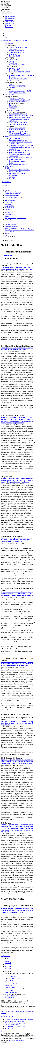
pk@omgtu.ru (9, 985)
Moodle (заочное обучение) (18, 129)
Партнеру (12, 178)
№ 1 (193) (8, 963)
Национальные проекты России (19, 72)
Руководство (13, 59)
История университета (16, 51)
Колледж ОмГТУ (14, 110)
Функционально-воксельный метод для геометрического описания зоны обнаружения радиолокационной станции (17, 593)
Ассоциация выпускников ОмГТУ (20, 91)
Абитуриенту (13, 175)
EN (6, 185)
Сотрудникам (9, 21)
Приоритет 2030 (14, 68)
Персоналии (13, 54)
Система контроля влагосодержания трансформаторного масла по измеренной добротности (17, 723)
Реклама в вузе (14, 80)
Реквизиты (12, 87)
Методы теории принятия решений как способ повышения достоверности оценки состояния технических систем (17, 910)
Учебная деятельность (16, 98)
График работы (10, 987)
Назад (7, 961)
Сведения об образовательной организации (19, 1019)
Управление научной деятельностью (21, 145)
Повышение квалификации (18, 114)
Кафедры (12, 108)
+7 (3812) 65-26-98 (15, 978)
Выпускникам (9, 23)
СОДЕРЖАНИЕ (6, 255)
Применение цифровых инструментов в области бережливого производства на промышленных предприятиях (17, 539)
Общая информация (15, 138)
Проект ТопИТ (14, 70)
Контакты (12, 77)
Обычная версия (6, 13)
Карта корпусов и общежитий (15, 1026)
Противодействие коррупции (15, 1021)
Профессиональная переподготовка (21, 115)
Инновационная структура (18, 140)
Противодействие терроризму (15, 1023)
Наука (7, 136)
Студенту (12, 177)
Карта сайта (9, 1028)
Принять (4, 1042)
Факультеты (13, 107)
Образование (9, 94)
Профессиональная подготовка (19, 117)
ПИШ (7, 168)
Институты (12, 105)
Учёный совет (13, 63)
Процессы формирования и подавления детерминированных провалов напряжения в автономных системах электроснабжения (17, 761)
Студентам (8, 202)
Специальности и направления (19, 100)
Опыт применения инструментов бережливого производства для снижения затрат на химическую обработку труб (17, 663)
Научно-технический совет (18, 164)
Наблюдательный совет (16, 65)
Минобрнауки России (8, 1016)
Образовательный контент (17, 133)
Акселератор (9, 166)
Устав (10, 84)
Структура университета (17, 52)
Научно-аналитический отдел (19, 150)
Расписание (9, 27)
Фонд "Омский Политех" (17, 93)
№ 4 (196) (8, 968)
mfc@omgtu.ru (9, 997)
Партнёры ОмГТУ (15, 56)
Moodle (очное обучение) (17, 128)
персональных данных (16, 1040)
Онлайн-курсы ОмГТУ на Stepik (19, 135)
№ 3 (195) (8, 966)
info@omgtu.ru (9, 980)
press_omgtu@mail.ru (11, 992)
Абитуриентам (10, 16)
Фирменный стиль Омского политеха (21, 75)
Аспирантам (9, 20)
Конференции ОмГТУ (16, 159)
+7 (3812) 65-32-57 (11, 990)
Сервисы (8, 25)
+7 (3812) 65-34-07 (11, 976)
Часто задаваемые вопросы (18, 79)
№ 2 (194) (8, 964)
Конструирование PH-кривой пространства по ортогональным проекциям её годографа (17, 268)
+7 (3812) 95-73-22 (11, 996)
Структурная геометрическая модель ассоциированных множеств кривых (17, 348)
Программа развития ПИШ (18, 173)
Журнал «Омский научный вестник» (21, 157)
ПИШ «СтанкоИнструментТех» (19, 170)
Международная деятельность (19, 101)
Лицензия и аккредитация (17, 86)
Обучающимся (10, 18)
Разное (11, 163)
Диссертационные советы (17, 152)
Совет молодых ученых (17, 161)
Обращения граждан (12, 1025)
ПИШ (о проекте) (15, 171)
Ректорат (12, 61)
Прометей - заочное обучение (19, 131)
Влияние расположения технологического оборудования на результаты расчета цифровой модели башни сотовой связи (17, 480)
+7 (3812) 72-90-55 (11, 983)
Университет (9, 44)
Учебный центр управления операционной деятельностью (19, 123)
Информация (5, 956)
